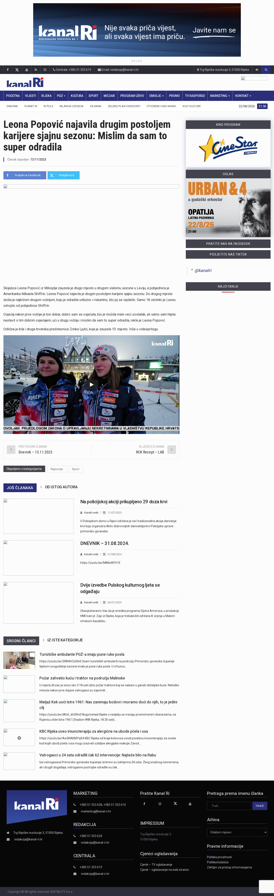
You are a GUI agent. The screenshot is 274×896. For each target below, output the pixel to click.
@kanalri (203, 270)
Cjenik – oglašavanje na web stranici (164, 869)
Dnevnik (12, 106)
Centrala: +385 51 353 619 (73, 69)
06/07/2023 (114, 602)
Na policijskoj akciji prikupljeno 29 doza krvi (123, 501)
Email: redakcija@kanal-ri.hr (120, 69)
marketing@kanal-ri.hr (96, 811)
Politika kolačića (217, 862)
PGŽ (60, 95)
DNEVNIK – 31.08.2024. (104, 543)
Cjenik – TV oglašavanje (156, 864)
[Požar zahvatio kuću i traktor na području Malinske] (19, 684)
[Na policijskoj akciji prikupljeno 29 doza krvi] (38, 516)
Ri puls (48, 106)
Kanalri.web (91, 512)
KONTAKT (242, 95)
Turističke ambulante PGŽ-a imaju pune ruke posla (81, 654)
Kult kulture (192, 106)
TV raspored (195, 95)
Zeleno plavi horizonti (124, 106)
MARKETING (219, 95)
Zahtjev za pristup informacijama (229, 867)
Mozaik (109, 95)
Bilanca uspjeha (71, 106)
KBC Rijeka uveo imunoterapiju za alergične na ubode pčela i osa (93, 731)
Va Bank (95, 106)
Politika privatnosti (219, 857)
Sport (93, 95)
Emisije (155, 95)
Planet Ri (30, 106)
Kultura (77, 95)
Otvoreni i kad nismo (161, 106)
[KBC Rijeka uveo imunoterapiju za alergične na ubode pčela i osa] (19, 737)
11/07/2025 (114, 512)
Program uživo (132, 95)
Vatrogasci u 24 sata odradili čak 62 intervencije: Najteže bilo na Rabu (97, 755)
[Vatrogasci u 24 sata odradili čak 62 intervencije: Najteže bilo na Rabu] (19, 761)
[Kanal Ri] (82, 82)
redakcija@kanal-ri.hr (28, 839)
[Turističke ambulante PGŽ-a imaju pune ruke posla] (19, 660)
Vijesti (30, 95)
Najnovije (57, 469)
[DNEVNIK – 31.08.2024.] (38, 557)
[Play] (91, 384)
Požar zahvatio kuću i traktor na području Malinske (82, 678)
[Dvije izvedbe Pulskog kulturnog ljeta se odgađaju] (38, 603)
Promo (174, 95)
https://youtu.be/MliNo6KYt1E (100, 562)
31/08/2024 (114, 554)
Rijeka (46, 95)
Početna (13, 95)
